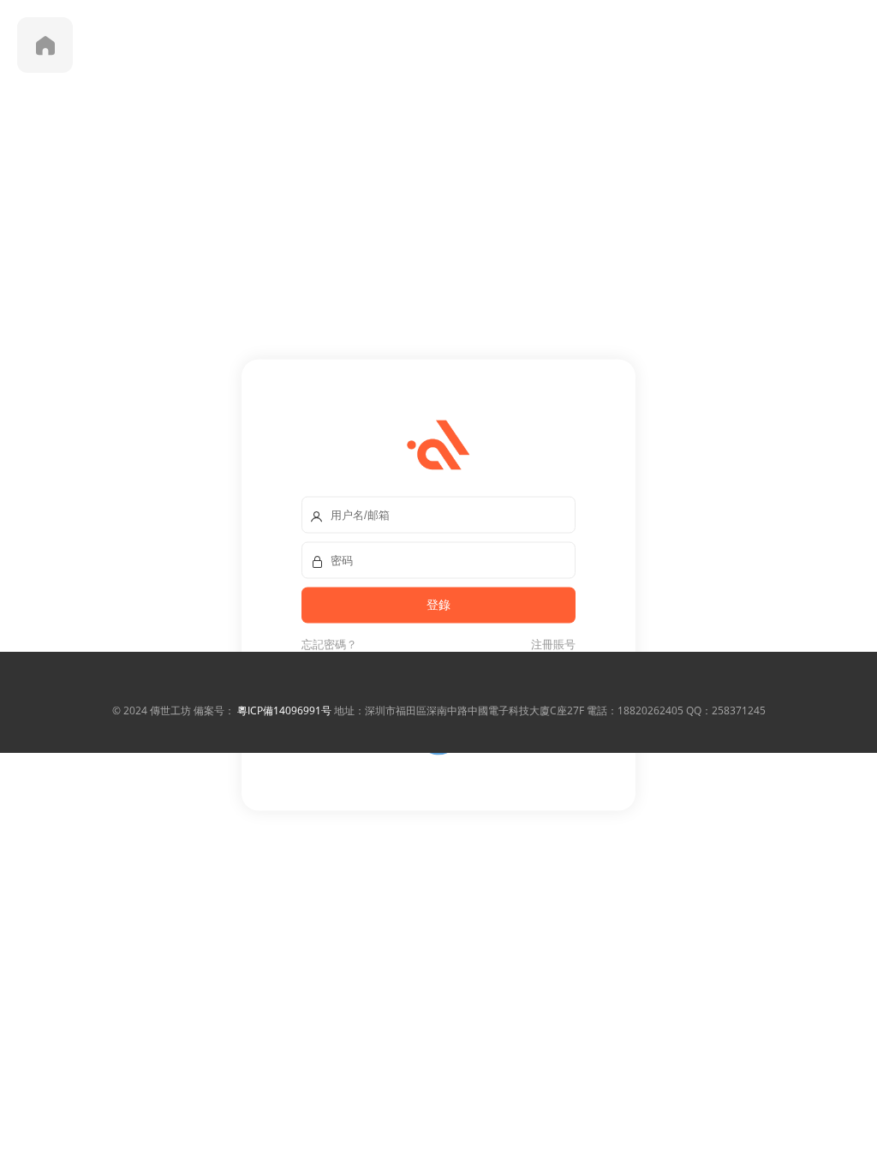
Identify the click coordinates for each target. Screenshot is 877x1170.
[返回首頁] (45, 45)
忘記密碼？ (329, 644)
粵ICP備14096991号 (284, 710)
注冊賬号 (551, 644)
